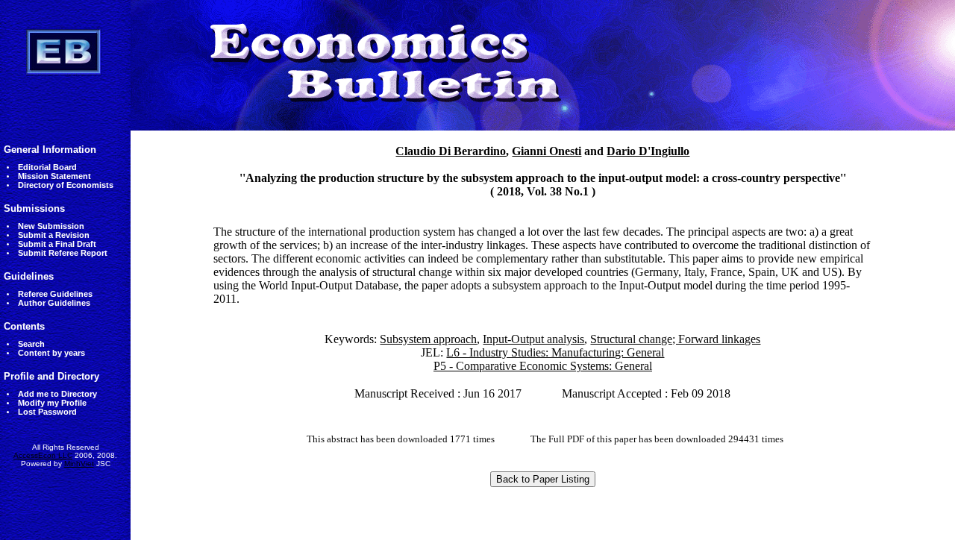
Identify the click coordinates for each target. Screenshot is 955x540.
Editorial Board (47, 167)
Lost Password (47, 411)
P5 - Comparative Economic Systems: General (542, 366)
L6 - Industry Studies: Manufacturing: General (555, 352)
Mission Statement (54, 176)
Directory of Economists (65, 184)
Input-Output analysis (533, 339)
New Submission (51, 226)
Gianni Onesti (546, 151)
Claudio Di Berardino (450, 151)
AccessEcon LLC (42, 455)
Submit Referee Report (62, 252)
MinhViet (79, 463)
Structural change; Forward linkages (675, 339)
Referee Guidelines (55, 293)
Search (31, 343)
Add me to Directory (57, 393)
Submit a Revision (54, 234)
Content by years (51, 352)
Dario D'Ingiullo (648, 151)
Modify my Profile (52, 402)
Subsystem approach (428, 339)
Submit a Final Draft (57, 243)
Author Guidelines (54, 302)
